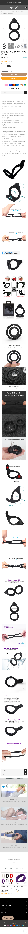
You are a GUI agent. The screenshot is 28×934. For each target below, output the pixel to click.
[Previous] (3, 29)
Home (2, 11)
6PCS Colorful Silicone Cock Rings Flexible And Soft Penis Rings (6, 888)
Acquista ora (14, 78)
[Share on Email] (18, 88)
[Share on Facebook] (9, 88)
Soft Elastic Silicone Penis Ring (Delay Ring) (20, 888)
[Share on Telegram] (16, 88)
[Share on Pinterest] (13, 88)
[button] (4, 61)
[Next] (25, 29)
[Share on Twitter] (11, 88)
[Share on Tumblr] (15, 88)
